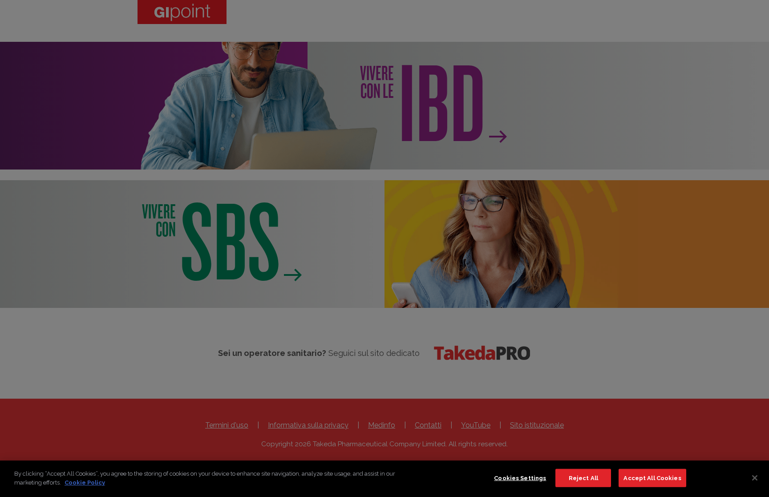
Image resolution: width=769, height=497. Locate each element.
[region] (384, 479)
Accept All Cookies (652, 478)
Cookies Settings (520, 478)
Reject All (583, 478)
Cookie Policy (85, 482)
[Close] (755, 478)
